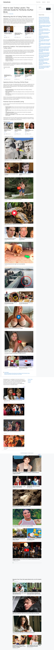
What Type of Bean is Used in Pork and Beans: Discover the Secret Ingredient (45, 26)
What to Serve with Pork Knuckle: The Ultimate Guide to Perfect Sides (44, 40)
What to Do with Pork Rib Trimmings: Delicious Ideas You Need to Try (44, 63)
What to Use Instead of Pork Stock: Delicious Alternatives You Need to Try (44, 30)
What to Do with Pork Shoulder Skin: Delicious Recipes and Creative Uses (44, 56)
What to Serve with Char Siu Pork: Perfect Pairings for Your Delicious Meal (44, 44)
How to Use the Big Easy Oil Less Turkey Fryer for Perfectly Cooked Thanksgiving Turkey (17, 373)
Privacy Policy (30, 379)
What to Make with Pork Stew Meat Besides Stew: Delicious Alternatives (44, 50)
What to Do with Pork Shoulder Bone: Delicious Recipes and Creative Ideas (44, 59)
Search (40, 7)
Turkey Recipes (6, 372)
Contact (29, 382)
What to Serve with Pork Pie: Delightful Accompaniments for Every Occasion (44, 37)
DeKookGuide (6, 2)
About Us (29, 380)
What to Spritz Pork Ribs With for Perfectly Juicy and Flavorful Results (44, 33)
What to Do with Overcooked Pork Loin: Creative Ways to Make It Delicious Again (44, 67)
